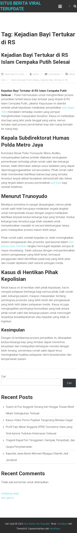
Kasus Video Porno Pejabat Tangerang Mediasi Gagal (39, 420)
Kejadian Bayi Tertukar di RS (54, 80)
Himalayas (62, 524)
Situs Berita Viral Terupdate (37, 524)
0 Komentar (54, 74)
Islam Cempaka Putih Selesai (25, 80)
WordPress (55, 528)
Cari (3, 376)
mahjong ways (10, 493)
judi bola (56, 182)
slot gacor (7, 497)
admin (36, 74)
